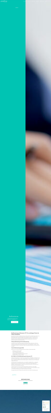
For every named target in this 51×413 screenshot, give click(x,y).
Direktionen (42, 1)
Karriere (37, 1)
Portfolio (33, 1)
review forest (48, 408)
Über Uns (24, 1)
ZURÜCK (16, 7)
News (46, 1)
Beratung (29, 1)
